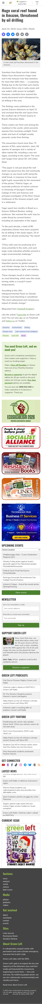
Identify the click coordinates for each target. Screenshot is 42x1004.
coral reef (15, 336)
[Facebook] (8, 34)
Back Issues (7, 889)
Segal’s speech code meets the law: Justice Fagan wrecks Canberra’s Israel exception (19, 801)
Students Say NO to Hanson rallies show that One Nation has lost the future (20, 745)
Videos (5, 905)
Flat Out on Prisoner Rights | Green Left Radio (20, 681)
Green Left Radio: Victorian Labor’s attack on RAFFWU (20, 809)
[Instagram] (20, 764)
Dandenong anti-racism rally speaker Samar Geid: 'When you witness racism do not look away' (21, 724)
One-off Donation (19, 365)
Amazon (6, 336)
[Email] (22, 34)
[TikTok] (16, 764)
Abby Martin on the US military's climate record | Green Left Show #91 (20, 702)
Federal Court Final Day (13, 570)
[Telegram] (25, 764)
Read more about (15, 985)
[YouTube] (3, 764)
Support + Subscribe (22, 3)
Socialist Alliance (10, 939)
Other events (21, 592)
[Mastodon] (3, 34)
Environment (17, 327)
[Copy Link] (27, 34)
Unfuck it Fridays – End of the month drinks (21, 584)
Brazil (23, 336)
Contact (6, 920)
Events (6, 923)
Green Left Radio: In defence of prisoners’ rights (20, 777)
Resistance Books (10, 936)
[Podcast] (8, 764)
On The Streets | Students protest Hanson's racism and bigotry (17, 695)
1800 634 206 (25, 387)
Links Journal (8, 933)
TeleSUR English (25, 308)
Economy (6, 327)
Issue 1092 (22, 28)
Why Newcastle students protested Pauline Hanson (18, 752)
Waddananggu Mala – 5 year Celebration (20, 554)
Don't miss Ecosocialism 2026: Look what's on (18, 732)
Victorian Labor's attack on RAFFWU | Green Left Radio (19, 688)
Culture (6, 887)
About (5, 915)
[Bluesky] (13, 34)
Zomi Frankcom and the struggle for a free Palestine (20, 793)
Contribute (7, 918)
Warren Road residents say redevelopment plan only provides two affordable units (19, 785)
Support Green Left (14, 633)
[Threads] (34, 764)
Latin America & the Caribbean (26, 331)
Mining (27, 327)
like (21, 317)
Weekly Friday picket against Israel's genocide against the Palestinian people (20, 562)
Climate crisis (7, 331)
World (31, 28)
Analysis (6, 881)
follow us (10, 321)
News (5, 878)
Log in (37, 3)
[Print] (17, 34)
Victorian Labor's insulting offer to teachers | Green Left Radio (17, 708)
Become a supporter (13, 374)
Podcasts (6, 902)
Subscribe (21, 314)
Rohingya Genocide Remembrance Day (19, 577)
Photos (6, 899)
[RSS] (39, 764)
